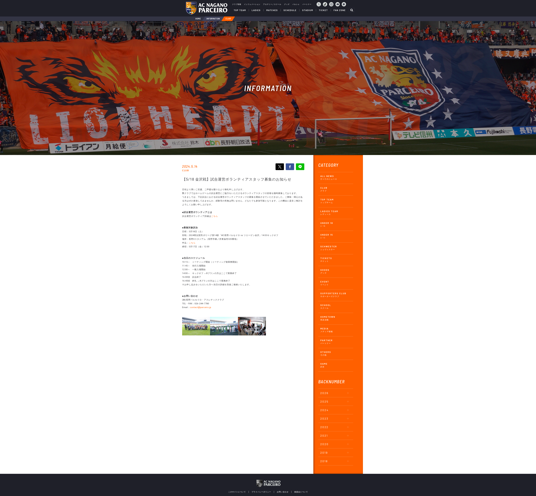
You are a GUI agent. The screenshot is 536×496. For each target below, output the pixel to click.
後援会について (301, 492)
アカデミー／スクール (272, 4)
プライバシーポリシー (261, 492)
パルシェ (296, 4)
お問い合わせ (283, 492)
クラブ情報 (236, 4)
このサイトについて (237, 492)
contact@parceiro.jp (200, 307)
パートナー (306, 4)
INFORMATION (213, 18)
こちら (214, 216)
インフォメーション (252, 4)
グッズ (286, 4)
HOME (198, 18)
